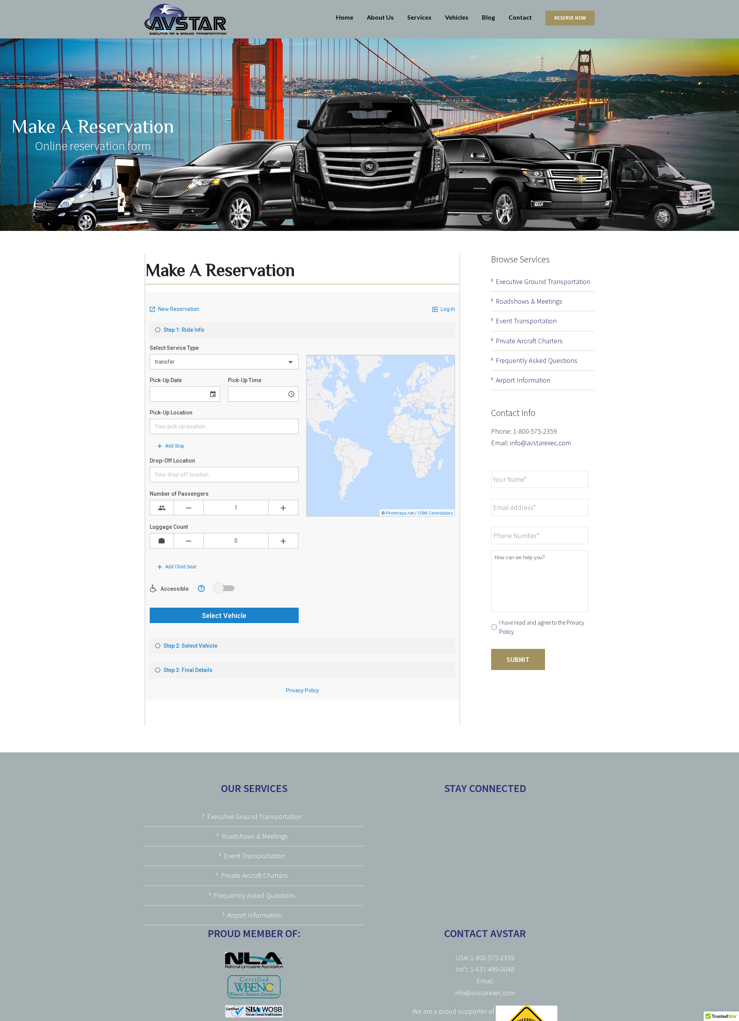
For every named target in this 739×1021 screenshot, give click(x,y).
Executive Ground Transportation (543, 281)
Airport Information (523, 380)
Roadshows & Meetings (529, 301)
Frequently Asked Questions (536, 360)
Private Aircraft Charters (529, 340)
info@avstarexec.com (540, 442)
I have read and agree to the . (541, 627)
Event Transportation (526, 320)
